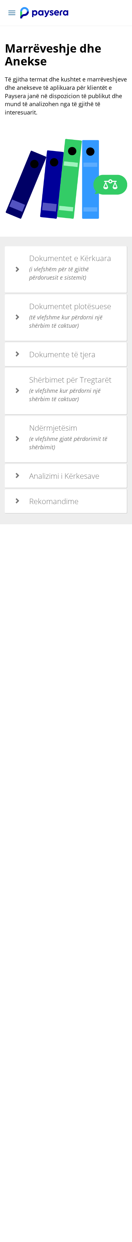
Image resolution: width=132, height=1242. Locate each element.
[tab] (66, 269)
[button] (66, 269)
